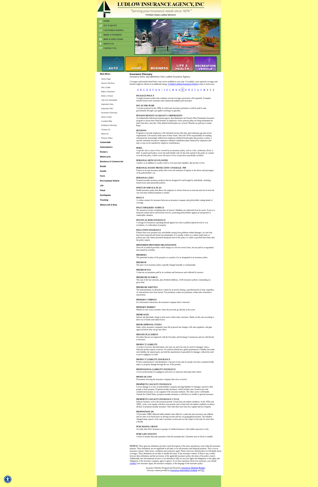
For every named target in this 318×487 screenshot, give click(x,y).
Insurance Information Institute (183, 470)
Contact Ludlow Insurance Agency (183, 84)
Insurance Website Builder (193, 468)
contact (133, 463)
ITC (202, 470)
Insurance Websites (153, 468)
